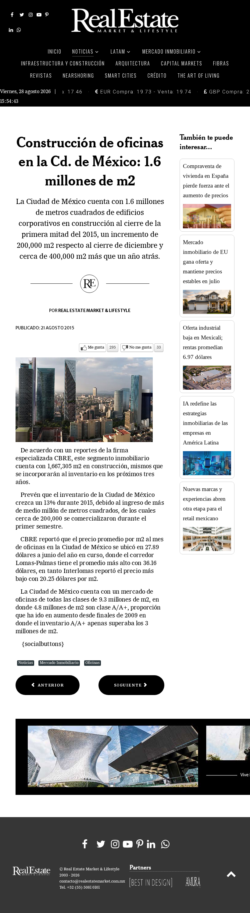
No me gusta (140, 347)
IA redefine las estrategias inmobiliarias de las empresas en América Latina (205, 423)
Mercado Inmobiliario (59, 663)
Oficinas (92, 663)
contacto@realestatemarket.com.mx (92, 881)
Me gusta (96, 347)
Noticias (25, 663)
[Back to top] (231, 875)
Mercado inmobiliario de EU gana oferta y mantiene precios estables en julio (205, 261)
